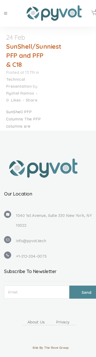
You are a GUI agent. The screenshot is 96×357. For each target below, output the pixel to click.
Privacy (63, 322)
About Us (36, 322)
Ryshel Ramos (20, 93)
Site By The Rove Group (51, 348)
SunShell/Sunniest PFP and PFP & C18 (33, 55)
